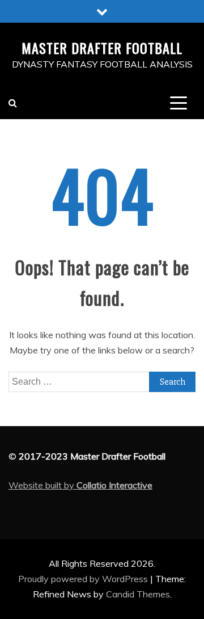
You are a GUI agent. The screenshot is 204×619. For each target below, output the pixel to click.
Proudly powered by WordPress (84, 578)
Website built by (80, 485)
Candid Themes (138, 594)
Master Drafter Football (102, 47)
